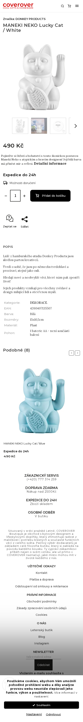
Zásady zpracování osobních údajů (41, 608)
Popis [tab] (8, 247)
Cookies (41, 615)
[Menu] (77, 6)
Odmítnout (53, 714)
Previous (72, 353)
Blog (41, 637)
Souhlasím (43, 705)
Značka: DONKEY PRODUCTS (24, 19)
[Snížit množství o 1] (6, 196)
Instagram (41, 643)
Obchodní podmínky (42, 601)
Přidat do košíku (53, 196)
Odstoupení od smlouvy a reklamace (41, 586)
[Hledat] (62, 6)
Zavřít (72, 233)
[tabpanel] (41, 413)
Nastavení (34, 714)
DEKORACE (38, 303)
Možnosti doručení (22, 183)
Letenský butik (41, 630)
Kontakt (41, 573)
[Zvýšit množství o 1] (24, 196)
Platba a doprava (41, 579)
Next (78, 353)
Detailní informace (50, 163)
